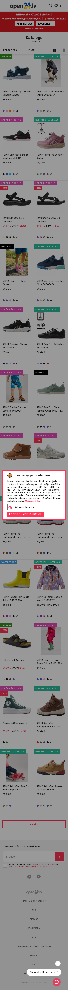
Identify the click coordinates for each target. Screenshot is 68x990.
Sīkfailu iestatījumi (24, 507)
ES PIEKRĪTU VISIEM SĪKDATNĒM (25, 514)
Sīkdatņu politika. (32, 501)
